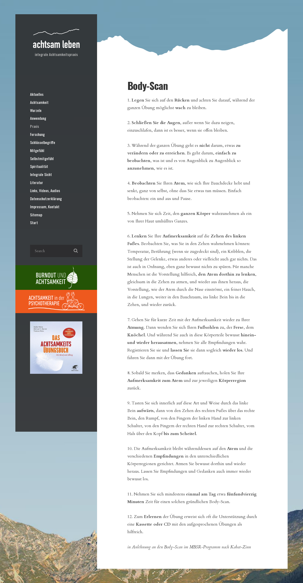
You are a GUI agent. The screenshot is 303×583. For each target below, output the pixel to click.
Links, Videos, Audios (45, 190)
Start (34, 222)
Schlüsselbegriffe (42, 142)
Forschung (37, 134)
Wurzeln (35, 110)
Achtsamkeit (39, 102)
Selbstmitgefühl (42, 158)
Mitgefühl (37, 150)
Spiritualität (39, 166)
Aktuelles (37, 94)
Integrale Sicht (41, 174)
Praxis (34, 126)
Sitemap (36, 214)
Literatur (36, 182)
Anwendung (38, 118)
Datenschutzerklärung (46, 198)
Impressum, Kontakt (44, 206)
